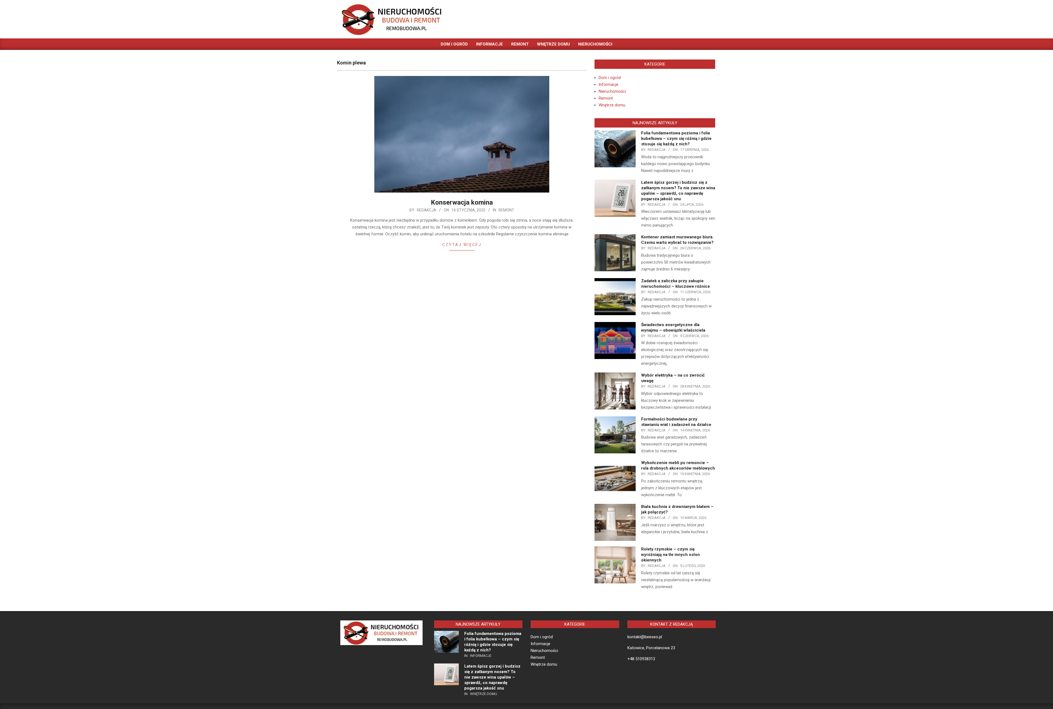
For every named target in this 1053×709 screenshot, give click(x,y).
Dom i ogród (610, 77)
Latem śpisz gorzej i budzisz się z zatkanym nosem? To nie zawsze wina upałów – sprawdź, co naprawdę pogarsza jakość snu (492, 677)
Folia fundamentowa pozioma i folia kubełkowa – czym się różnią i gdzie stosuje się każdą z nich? (676, 138)
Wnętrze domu (612, 105)
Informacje (608, 84)
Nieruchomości (612, 91)
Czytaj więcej (462, 244)
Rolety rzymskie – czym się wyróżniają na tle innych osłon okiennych (670, 555)
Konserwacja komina (462, 202)
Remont (506, 210)
